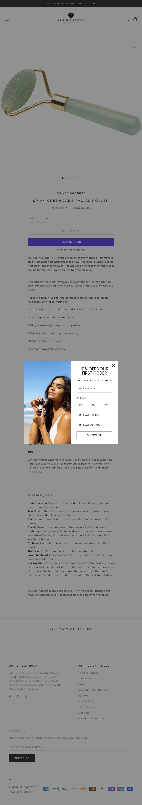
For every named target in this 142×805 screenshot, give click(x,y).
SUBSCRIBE (94, 435)
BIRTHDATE (81, 398)
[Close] (113, 365)
